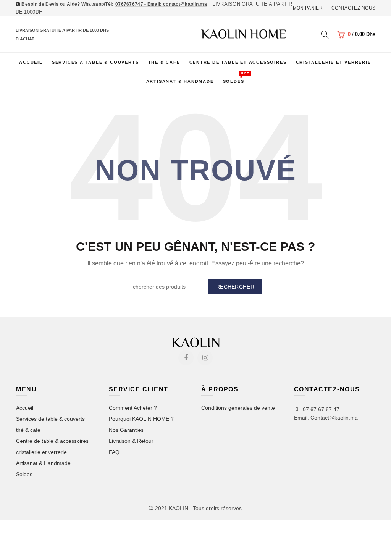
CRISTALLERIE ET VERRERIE (333, 62)
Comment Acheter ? (133, 408)
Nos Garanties (126, 430)
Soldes (236, 78)
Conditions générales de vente (238, 408)
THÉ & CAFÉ (164, 62)
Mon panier (308, 8)
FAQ (114, 452)
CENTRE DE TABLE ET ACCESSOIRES (238, 62)
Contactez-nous (353, 8)
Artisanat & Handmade (43, 463)
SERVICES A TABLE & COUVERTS (95, 62)
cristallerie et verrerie (41, 452)
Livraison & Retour (131, 441)
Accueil (31, 62)
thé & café (28, 430)
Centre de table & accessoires (52, 441)
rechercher (235, 287)
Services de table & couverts (50, 419)
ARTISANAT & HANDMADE (180, 81)
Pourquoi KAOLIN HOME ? (141, 419)
